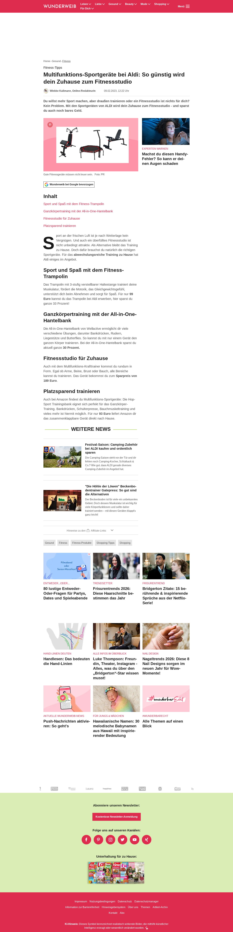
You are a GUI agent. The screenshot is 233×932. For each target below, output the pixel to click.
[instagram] (110, 839)
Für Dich (85, 8)
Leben (84, 4)
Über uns (133, 907)
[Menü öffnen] (188, 6)
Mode (144, 4)
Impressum (81, 901)
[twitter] (122, 839)
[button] (90, 210)
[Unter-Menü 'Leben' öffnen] (90, 4)
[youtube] (134, 839)
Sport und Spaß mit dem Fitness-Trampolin (73, 204)
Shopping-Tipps (105, 543)
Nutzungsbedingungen (102, 901)
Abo (122, 913)
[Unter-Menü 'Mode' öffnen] (149, 4)
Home (46, 61)
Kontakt (113, 913)
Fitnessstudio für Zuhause (61, 218)
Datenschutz (125, 901)
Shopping (160, 4)
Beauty (129, 4)
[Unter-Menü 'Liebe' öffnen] (103, 4)
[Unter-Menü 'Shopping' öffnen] (168, 4)
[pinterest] (98, 839)
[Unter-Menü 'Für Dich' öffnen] (92, 9)
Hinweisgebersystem (113, 907)
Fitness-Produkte (81, 543)
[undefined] (51, 791)
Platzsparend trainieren (59, 226)
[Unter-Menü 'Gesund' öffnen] (120, 4)
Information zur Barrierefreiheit (82, 907)
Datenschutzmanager (146, 901)
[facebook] (86, 839)
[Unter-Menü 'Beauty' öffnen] (135, 4)
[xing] (146, 839)
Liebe (98, 4)
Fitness (66, 61)
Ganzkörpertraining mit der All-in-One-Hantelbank (78, 211)
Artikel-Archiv (160, 907)
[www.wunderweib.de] (60, 6)
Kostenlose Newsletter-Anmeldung (117, 816)
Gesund (113, 4)
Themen (145, 907)
